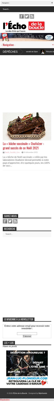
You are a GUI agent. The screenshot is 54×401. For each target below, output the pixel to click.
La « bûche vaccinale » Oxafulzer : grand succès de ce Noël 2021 (23, 145)
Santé (7, 152)
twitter (27, 16)
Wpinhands (42, 393)
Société (13, 152)
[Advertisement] (27, 82)
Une (18, 152)
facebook (21, 16)
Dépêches (10, 51)
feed (32, 16)
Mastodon (5, 399)
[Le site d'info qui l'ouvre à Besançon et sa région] (28, 30)
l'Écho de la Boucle (20, 393)
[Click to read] (38, 52)
